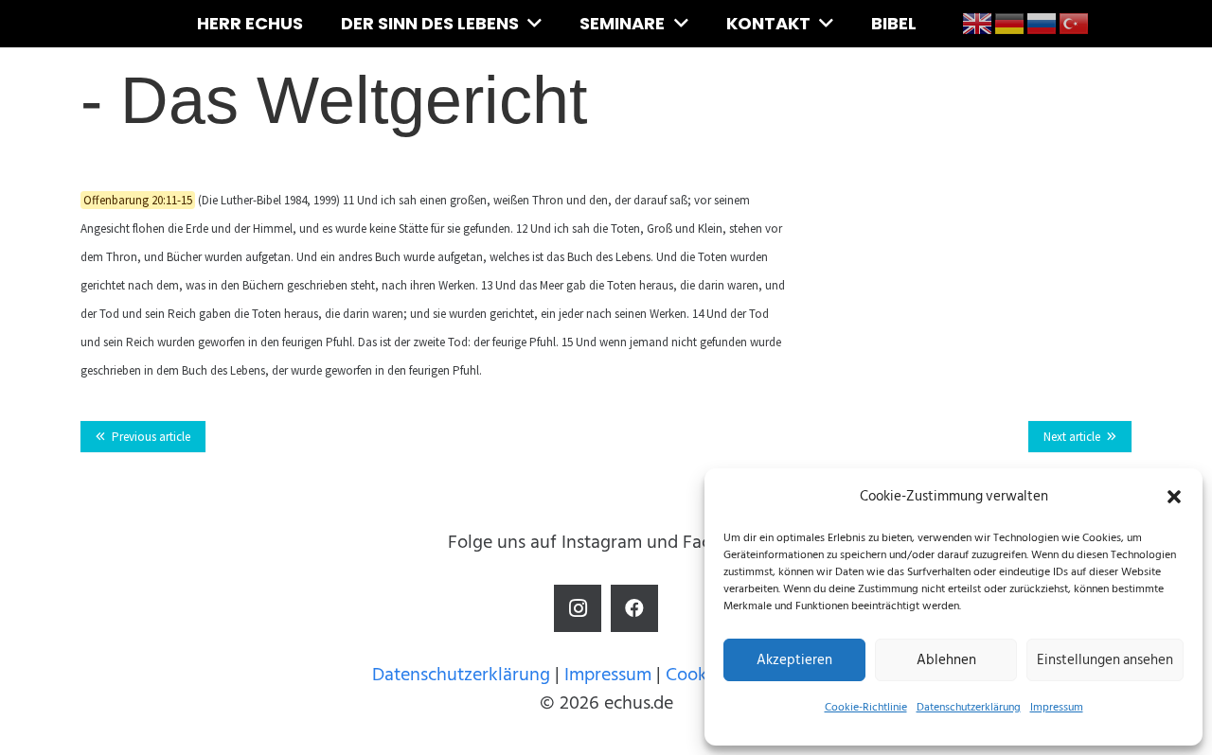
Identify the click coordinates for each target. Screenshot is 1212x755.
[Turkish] (1075, 23)
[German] (1010, 23)
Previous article (151, 437)
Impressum (1056, 707)
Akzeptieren (794, 660)
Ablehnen (946, 660)
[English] (978, 23)
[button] (1174, 496)
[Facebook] (634, 608)
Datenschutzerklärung (969, 707)
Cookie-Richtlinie (866, 707)
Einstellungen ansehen (1105, 660)
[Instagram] (577, 608)
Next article (1071, 437)
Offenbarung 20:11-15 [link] (137, 200)
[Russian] (1042, 23)
